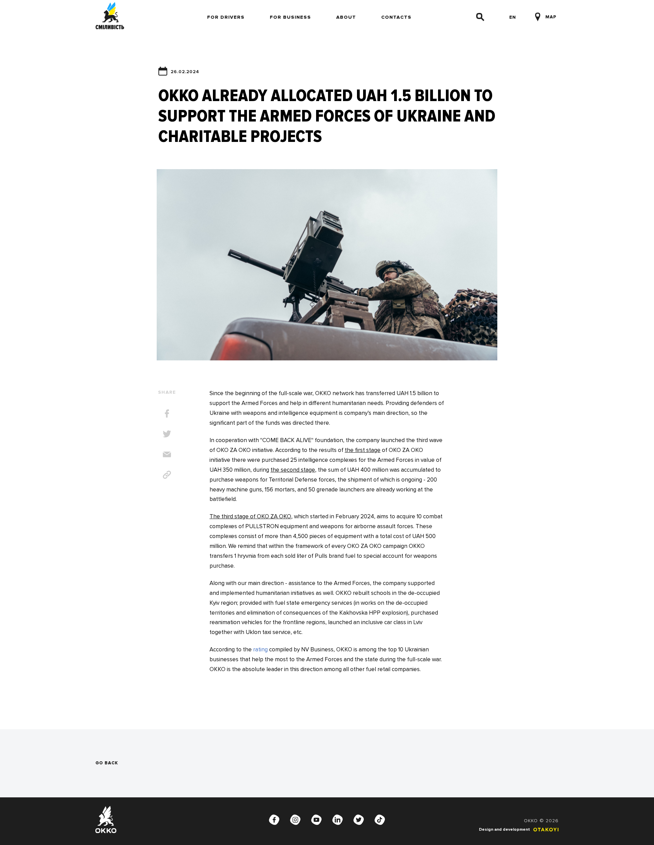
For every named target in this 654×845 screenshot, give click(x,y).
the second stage (292, 469)
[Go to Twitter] (358, 819)
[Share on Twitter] (167, 434)
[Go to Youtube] (316, 819)
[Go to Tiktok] (379, 819)
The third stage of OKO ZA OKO (250, 516)
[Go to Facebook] (274, 819)
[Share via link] (167, 475)
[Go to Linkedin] (337, 819)
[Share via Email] (167, 454)
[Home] (109, 17)
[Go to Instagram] (295, 819)
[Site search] (480, 17)
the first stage (362, 450)
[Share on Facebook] (167, 413)
